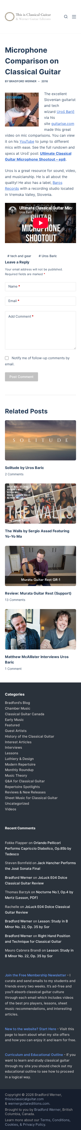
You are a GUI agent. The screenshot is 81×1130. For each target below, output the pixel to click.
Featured (12, 725)
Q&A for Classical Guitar (25, 781)
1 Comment (13, 668)
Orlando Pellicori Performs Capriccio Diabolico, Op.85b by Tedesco (38, 848)
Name (14, 286)
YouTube (27, 141)
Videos (10, 809)
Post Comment (21, 377)
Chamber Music (17, 708)
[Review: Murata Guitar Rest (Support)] (40, 566)
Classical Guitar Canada (24, 714)
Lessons (11, 753)
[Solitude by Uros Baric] (40, 440)
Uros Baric (48, 256)
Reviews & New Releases (25, 792)
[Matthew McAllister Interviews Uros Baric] (40, 629)
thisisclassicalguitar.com (24, 1099)
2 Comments (14, 474)
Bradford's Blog (17, 703)
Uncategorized (17, 803)
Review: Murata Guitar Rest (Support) (38, 593)
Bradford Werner (18, 877)
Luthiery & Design (19, 759)
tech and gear (19, 256)
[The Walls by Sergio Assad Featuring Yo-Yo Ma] (40, 503)
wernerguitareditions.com (28, 1103)
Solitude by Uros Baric (24, 467)
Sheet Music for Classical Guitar (31, 798)
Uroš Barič (65, 111)
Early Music (14, 719)
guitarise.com (62, 123)
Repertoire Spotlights (22, 787)
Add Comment (21, 316)
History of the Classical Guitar (29, 736)
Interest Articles (18, 742)
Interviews (13, 747)
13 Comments (15, 600)
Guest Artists (16, 731)
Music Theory (16, 775)
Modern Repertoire (20, 764)
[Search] (66, 16)
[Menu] (74, 17)
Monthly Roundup (19, 770)
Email (13, 301)
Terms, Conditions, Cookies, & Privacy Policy (37, 1122)
